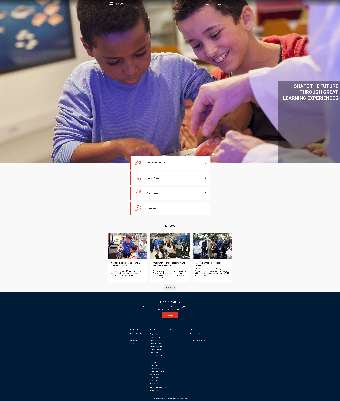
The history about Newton (197, 340)
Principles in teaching (136, 334)
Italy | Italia (153, 362)
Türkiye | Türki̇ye (155, 390)
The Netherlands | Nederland (158, 387)
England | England (155, 349)
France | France (154, 352)
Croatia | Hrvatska (155, 343)
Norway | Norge (154, 374)
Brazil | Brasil (154, 340)
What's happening (135, 337)
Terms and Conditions (196, 334)
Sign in (132, 343)
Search (191, 4)
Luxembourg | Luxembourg (158, 371)
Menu (220, 4)
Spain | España (154, 384)
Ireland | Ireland (154, 359)
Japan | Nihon (154, 365)
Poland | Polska (154, 377)
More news (168, 287)
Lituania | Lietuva (155, 368)
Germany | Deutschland (157, 356)
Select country (206, 4)
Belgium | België (155, 334)
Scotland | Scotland (156, 381)
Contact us (169, 315)
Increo (187, 398)
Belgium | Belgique (155, 337)
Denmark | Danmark (156, 346)
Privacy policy (194, 337)
